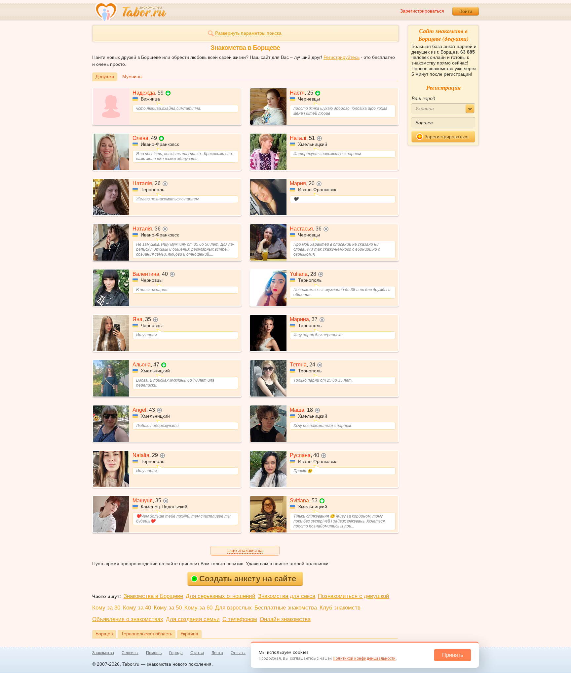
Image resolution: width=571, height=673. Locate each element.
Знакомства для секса (286, 596)
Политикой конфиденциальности (364, 658)
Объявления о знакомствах (127, 619)
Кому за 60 (198, 608)
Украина (189, 633)
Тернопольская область (146, 633)
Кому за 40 (137, 608)
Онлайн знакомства (285, 619)
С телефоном (239, 619)
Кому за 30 (106, 608)
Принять (452, 655)
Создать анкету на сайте (247, 578)
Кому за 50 (168, 608)
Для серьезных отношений (220, 596)
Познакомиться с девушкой (353, 596)
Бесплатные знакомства (285, 608)
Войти (465, 11)
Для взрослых (233, 608)
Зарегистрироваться (422, 11)
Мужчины (132, 76)
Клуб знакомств (340, 608)
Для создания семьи (193, 619)
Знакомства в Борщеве (153, 596)
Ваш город (423, 98)
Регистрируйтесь (342, 57)
